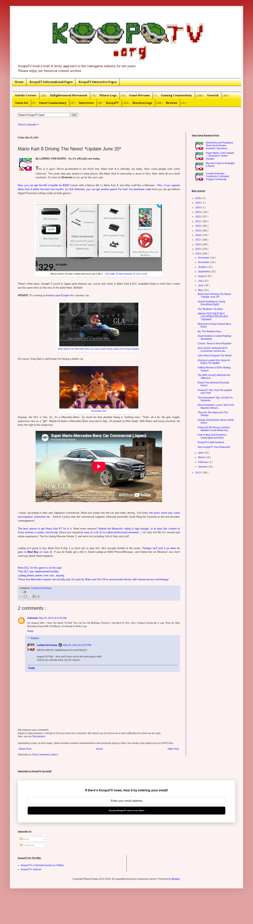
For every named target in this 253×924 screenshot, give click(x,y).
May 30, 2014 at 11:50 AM (53, 618)
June (201, 285)
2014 (198, 253)
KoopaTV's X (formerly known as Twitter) (42, 865)
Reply (30, 631)
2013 (198, 472)
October (202, 267)
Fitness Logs (108, 95)
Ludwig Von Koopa (47, 645)
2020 (198, 226)
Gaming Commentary (176, 95)
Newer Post (25, 749)
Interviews (86, 103)
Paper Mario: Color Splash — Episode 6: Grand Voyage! (220, 156)
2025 (198, 202)
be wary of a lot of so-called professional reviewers (109, 532)
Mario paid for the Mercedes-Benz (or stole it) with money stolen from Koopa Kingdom (99, 349)
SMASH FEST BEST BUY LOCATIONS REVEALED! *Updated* (213, 316)
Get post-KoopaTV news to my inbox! (126, 810)
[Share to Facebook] (34, 596)
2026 (198, 198)
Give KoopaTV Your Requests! (214, 447)
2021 (198, 221)
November (204, 262)
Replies (35, 638)
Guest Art (21, 103)
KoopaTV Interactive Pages (98, 82)
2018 (198, 235)
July (200, 280)
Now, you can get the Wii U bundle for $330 (43, 185)
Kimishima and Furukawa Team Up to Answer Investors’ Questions (219, 145)
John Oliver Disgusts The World (214, 355)
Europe (65, 295)
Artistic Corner (25, 95)
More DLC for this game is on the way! (40, 567)
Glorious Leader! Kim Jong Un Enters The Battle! (214, 361)
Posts (25, 839)
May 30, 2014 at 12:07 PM (77, 645)
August (202, 276)
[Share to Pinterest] (39, 596)
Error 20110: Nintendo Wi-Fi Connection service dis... (213, 349)
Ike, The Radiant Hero (209, 331)
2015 (198, 249)
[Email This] (21, 596)
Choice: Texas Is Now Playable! (214, 343)
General (213, 95)
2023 (198, 212)
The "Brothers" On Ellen (210, 309)
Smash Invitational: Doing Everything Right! (211, 303)
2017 (198, 239)
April (201, 452)
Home (19, 82)
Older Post (173, 749)
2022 (198, 216)
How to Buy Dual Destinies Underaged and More (212, 436)
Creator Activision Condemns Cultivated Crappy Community (217, 176)
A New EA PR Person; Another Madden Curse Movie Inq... (214, 429)
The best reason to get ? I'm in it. (45, 528)
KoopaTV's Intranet (31, 869)
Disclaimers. (39, 736)
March (201, 457)
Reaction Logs (142, 103)
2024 (198, 207)
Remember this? (99, 411)
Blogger (176, 879)
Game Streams (139, 95)
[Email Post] (24, 591)
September (204, 271)
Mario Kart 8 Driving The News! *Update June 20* (214, 295)
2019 (198, 230)
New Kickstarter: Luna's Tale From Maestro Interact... (216, 406)
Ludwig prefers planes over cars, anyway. (41, 575)
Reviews (171, 103)
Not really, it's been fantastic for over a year (126, 274)
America (50, 295)
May (200, 290)
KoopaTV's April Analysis (211, 442)
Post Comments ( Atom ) (45, 754)
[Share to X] (30, 596)
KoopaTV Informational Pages (51, 82)
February (203, 462)
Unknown (32, 618)
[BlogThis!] (25, 596)
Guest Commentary (52, 103)
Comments (28, 845)
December (204, 257)
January (202, 466)
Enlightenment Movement (68, 95)
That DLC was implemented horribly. (38, 571)
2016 (198, 244)
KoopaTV (112, 103)
